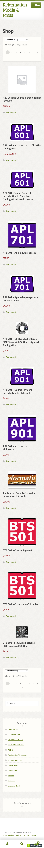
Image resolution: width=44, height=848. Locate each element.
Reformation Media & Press (15, 10)
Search (22, 844)
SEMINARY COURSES (16, 745)
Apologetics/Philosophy (17, 755)
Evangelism (12, 771)
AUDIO (10, 750)
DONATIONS (13, 729)
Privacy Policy (8, 835)
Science (11, 776)
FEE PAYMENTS (14, 735)
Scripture (11, 781)
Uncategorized (14, 786)
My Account (7, 844)
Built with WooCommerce (26, 835)
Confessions (13, 765)
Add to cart (11, 112)
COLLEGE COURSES (15, 740)
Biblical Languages (15, 760)
